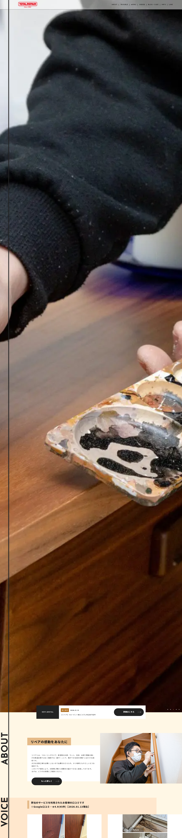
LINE (171, 4)
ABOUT (114, 4)
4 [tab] (176, 710)
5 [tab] (179, 710)
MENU (133, 4)
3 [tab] (173, 710)
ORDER (142, 4)
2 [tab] (170, 710)
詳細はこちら (128, 712)
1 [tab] (167, 710)
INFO (164, 4)
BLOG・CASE (153, 4)
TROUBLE (124, 4)
